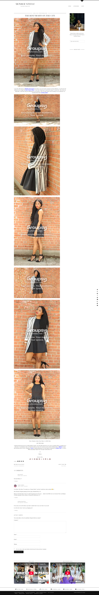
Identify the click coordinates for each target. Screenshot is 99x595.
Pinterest (68, 589)
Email (15, 539)
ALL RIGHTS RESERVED (30, 592)
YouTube (80, 589)
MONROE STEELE (25, 4)
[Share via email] (18, 461)
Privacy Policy (29, 593)
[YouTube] (37, 459)
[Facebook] (39, 459)
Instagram (31, 589)
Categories (76, 6)
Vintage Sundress (19, 465)
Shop (82, 6)
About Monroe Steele (41, 592)
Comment (16, 520)
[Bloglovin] (41, 459)
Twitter (19, 589)
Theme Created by (79, 592)
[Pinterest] (34, 459)
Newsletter (21, 593)
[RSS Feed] (47, 459)
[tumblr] (43, 459)
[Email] (50, 459)
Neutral (62, 465)
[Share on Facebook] (20, 461)
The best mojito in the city (40, 15)
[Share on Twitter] (21, 461)
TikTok (44, 589)
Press (16, 593)
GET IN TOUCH (51, 592)
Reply (16, 481)
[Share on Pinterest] (23, 461)
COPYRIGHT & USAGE (38, 593)
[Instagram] (32, 459)
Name (15, 534)
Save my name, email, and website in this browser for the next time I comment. (31, 549)
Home (69, 6)
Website (15, 544)
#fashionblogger (43, 13)
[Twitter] (30, 459)
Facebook (56, 589)
